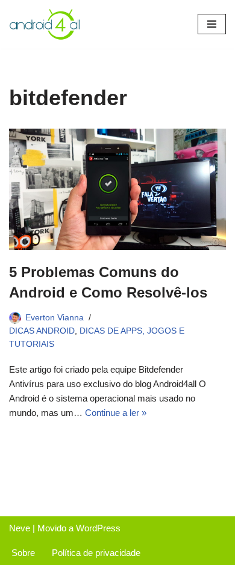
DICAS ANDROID (42, 330)
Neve (19, 528)
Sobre (23, 553)
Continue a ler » (115, 413)
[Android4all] (45, 24)
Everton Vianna (54, 317)
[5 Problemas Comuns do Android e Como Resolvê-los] (117, 189)
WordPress (98, 528)
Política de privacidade (96, 553)
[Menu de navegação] (212, 24)
